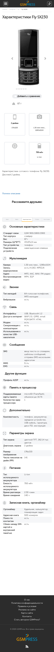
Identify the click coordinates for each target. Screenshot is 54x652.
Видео (16, 219)
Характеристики (27, 219)
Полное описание (11, 193)
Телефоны (12, 9)
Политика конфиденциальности (27, 603)
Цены (7, 219)
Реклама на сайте (27, 609)
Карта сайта (27, 613)
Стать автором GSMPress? (27, 619)
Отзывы (37, 219)
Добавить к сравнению (28, 96)
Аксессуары (47, 219)
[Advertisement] (27, 568)
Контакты (27, 616)
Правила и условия (27, 606)
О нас (27, 600)
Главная (4, 9)
